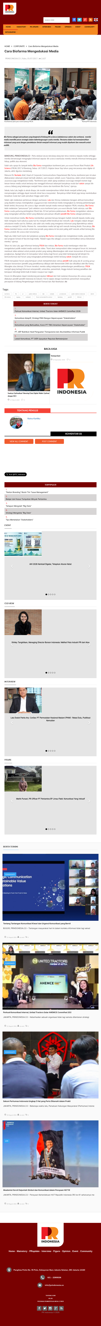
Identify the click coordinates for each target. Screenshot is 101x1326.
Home (12, 1251)
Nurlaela (17, 175)
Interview (46, 27)
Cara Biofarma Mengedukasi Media (43, 46)
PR (22, 294)
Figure (58, 27)
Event (77, 27)
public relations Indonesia (78, 294)
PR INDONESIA (63, 294)
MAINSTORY (21, 27)
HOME (8, 27)
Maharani (28, 297)
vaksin (81, 183)
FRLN (41, 245)
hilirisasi (50, 276)
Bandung (60, 297)
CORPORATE (19, 46)
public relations (33, 294)
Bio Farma (37, 165)
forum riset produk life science (44, 297)
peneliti (64, 214)
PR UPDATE (34, 27)
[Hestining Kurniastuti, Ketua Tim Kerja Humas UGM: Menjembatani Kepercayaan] (50, 778)
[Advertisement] (50, 456)
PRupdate (34, 1251)
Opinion (68, 27)
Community (89, 27)
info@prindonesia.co (54, 1285)
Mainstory (22, 1251)
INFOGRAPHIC (10, 32)
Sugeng (18, 297)
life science (8, 297)
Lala (49, 200)
